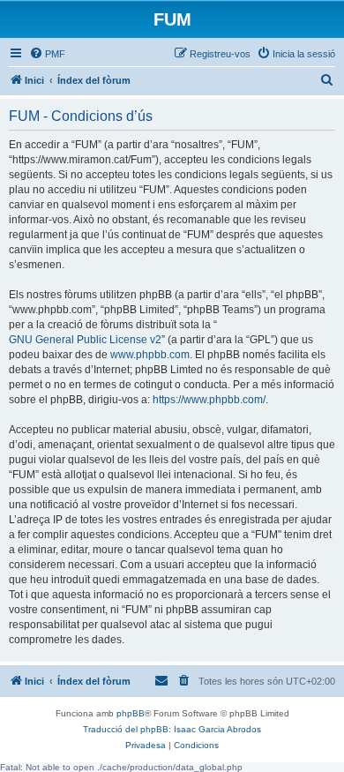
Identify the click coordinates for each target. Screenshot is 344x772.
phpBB (130, 713)
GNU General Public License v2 (85, 340)
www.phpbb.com (150, 355)
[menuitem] (47, 53)
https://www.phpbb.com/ (209, 399)
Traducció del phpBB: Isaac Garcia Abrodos (172, 729)
